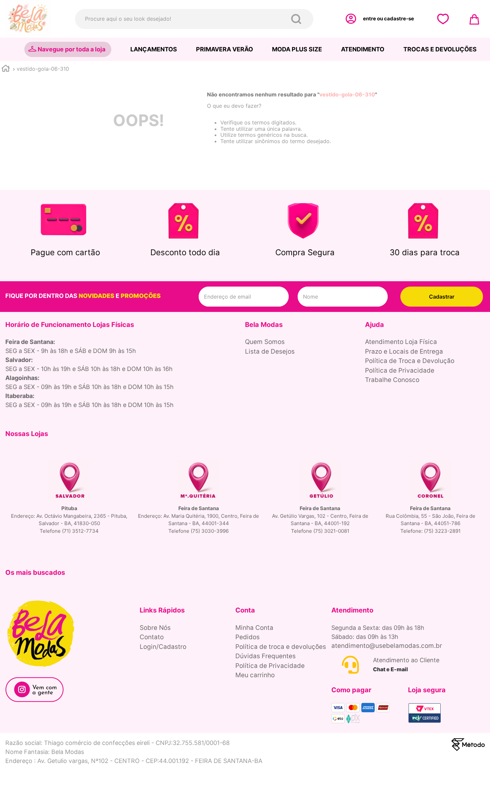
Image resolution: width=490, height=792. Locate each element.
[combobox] (194, 19)
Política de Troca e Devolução (409, 361)
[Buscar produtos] (297, 19)
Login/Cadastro (163, 647)
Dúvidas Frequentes (265, 656)
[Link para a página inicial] (5, 69)
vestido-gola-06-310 (43, 68)
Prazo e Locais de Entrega (404, 351)
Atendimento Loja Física (401, 342)
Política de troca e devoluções (280, 647)
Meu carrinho (255, 675)
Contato (152, 637)
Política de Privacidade (399, 370)
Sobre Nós (155, 628)
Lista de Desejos (270, 351)
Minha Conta (254, 628)
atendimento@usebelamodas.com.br (386, 646)
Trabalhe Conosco (392, 380)
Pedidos (247, 637)
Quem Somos (265, 342)
